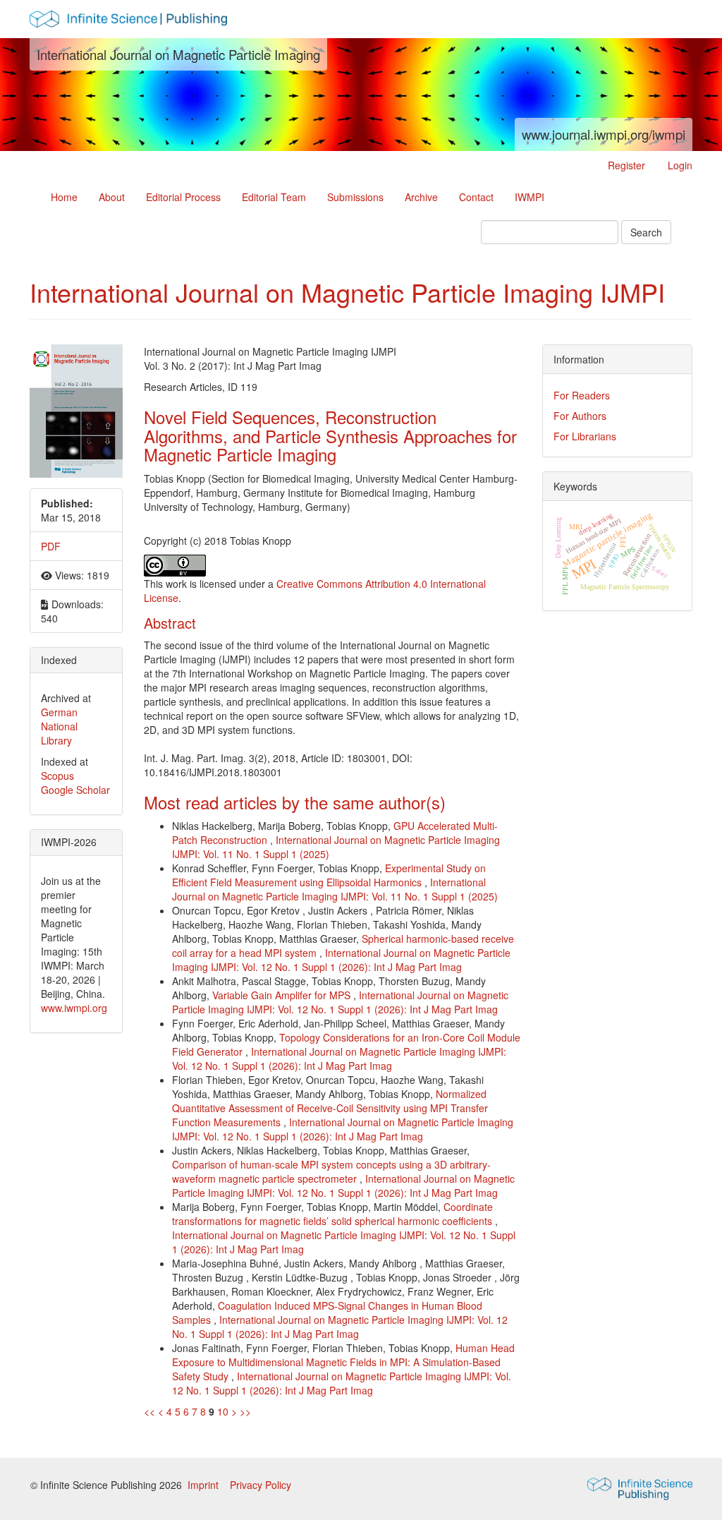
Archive (421, 197)
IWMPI (529, 197)
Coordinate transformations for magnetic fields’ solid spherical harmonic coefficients (333, 1214)
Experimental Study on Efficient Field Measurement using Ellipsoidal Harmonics (329, 875)
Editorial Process (183, 197)
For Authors (579, 416)
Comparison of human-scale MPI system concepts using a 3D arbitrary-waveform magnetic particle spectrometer (331, 1171)
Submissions (355, 197)
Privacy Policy (260, 1485)
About (112, 197)
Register (626, 165)
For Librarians (584, 436)
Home (64, 197)
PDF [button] (51, 546)
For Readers (581, 395)
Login (680, 165)
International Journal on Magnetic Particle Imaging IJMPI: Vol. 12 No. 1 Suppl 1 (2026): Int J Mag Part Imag (341, 960)
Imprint (204, 1485)
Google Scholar (75, 790)
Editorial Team (274, 197)
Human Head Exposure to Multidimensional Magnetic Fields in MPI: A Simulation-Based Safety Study (343, 1362)
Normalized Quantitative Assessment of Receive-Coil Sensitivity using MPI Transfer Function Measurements (330, 1108)
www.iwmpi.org (74, 1008)
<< (149, 1411)
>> (245, 1411)
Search (646, 232)
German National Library (59, 726)
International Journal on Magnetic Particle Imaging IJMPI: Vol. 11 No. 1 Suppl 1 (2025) (335, 889)
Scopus (57, 775)
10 (222, 1411)
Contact (476, 197)
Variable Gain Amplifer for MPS (282, 995)
